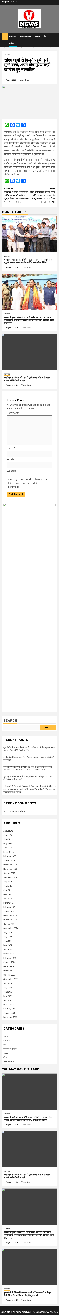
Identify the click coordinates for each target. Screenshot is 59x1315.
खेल (45, 36)
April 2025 (7, 899)
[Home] (5, 36)
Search (10, 720)
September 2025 (10, 877)
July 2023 (7, 988)
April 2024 (7, 949)
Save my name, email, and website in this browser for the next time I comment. (28, 483)
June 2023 (8, 992)
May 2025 (7, 894)
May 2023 (7, 996)
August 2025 (9, 882)
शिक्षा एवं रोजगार (25, 36)
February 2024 (9, 958)
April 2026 (7, 848)
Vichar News (24, 80)
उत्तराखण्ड (12, 36)
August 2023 (9, 983)
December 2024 (10, 915)
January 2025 (9, 911)
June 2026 (8, 839)
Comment (13, 412)
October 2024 (9, 924)
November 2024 (10, 920)
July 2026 (7, 835)
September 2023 (10, 979)
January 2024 (9, 962)
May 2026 (7, 843)
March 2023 (8, 1004)
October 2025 (9, 873)
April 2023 (7, 1000)
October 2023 (9, 975)
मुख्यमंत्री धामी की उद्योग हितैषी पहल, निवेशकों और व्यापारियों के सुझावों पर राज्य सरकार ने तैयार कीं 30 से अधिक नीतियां (28, 261)
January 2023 (9, 1013)
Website (11, 470)
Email (10, 459)
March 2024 (8, 954)
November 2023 (10, 971)
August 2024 (9, 932)
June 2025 (8, 890)
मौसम (5, 1057)
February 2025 (9, 907)
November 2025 (10, 869)
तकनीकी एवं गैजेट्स (9, 1049)
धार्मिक (11, 43)
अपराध (37, 36)
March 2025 (8, 903)
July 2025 (7, 886)
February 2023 (9, 1009)
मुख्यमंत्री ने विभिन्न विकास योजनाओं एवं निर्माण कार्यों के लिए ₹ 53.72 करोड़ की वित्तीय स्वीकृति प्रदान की (27, 1294)
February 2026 (9, 856)
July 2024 (7, 937)
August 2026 (9, 831)
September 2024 (10, 928)
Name (11, 448)
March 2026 (8, 852)
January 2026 (9, 860)
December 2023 (10, 966)
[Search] (55, 36)
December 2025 (10, 865)
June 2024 (8, 941)
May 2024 (7, 945)
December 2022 (10, 1017)
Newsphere (38, 1312)
